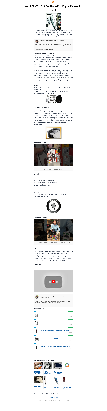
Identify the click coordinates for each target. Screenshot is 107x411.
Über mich (51, 49)
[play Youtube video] (53, 281)
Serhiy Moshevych (54, 40)
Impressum (51, 397)
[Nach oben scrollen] (101, 406)
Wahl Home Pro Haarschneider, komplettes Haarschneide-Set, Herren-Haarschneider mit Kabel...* (55, 322)
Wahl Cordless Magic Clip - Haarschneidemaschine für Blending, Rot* (55, 330)
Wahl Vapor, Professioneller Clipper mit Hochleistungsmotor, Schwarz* (55, 346)
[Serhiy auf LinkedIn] (63, 40)
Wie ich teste (46, 49)
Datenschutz (56, 397)
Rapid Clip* (55, 338)
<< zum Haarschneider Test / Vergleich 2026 (53, 352)
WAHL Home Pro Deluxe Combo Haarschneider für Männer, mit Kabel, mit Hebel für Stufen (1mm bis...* (55, 314)
